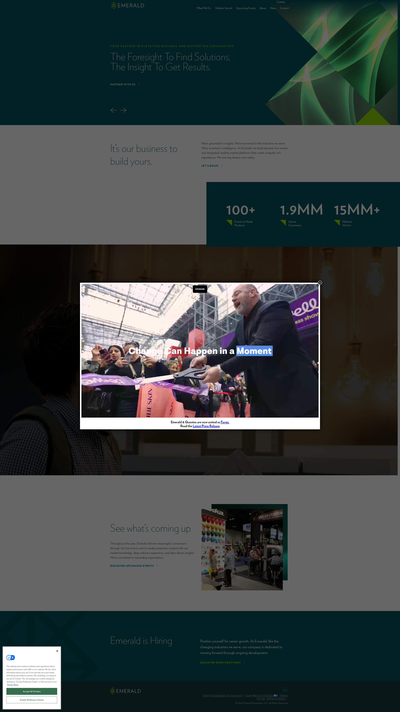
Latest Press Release (206, 426)
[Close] (57, 651)
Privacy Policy (12, 684)
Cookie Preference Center (32, 700)
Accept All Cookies (32, 691)
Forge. (225, 422)
